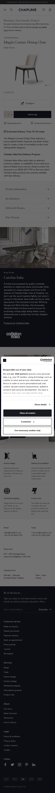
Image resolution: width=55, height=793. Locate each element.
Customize (26, 422)
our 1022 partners (19, 374)
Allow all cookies (27, 413)
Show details (41, 404)
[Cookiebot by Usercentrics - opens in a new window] (40, 360)
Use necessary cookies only (27, 430)
